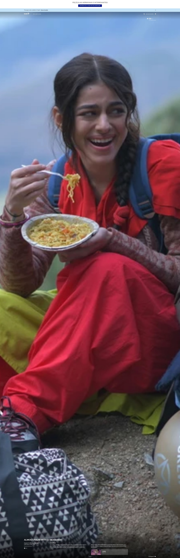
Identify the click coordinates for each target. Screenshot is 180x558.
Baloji (104, 552)
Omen (104, 551)
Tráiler (153, 539)
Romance (30, 546)
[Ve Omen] (96, 552)
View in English (44, 10)
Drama (25, 546)
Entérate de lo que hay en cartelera (90, 5)
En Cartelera (37, 14)
